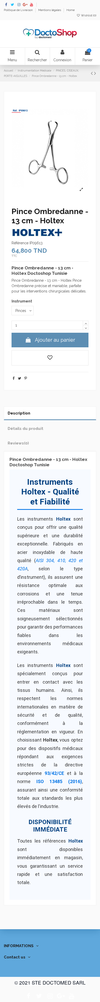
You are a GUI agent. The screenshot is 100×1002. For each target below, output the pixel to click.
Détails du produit (25, 428)
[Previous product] (92, 73)
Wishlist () (88, 15)
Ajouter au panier (55, 340)
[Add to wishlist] (50, 357)
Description (19, 413)
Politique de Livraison (19, 10)
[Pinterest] (25, 378)
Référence (20, 243)
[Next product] (95, 73)
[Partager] (14, 378)
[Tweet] (19, 378)
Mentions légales (50, 10)
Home (70, 10)
